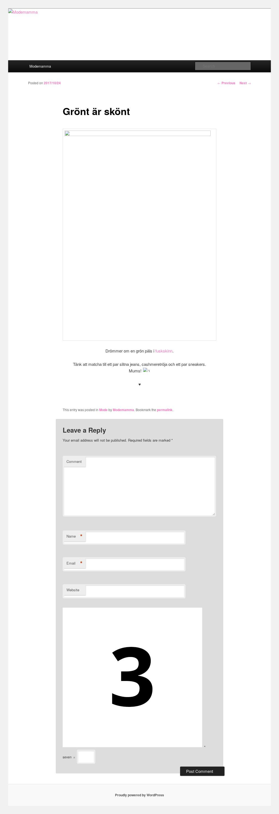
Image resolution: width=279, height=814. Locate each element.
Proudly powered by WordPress (139, 794)
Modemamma (40, 66)
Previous (226, 82)
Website (72, 589)
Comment (74, 461)
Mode (103, 409)
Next (245, 82)
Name (74, 536)
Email (74, 563)
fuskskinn (163, 351)
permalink (164, 409)
